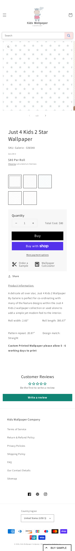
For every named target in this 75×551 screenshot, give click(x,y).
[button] (5, 15)
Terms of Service (16, 429)
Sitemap (12, 478)
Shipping (12, 164)
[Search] (68, 35)
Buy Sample (59, 547)
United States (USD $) (35, 518)
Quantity (18, 215)
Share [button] (15, 276)
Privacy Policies (16, 445)
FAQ (9, 462)
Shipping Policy (16, 454)
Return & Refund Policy (20, 437)
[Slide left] (29, 116)
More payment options (37, 254)
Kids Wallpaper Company (30, 544)
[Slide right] (46, 116)
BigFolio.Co (56, 544)
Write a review (37, 397)
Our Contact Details (18, 470)
